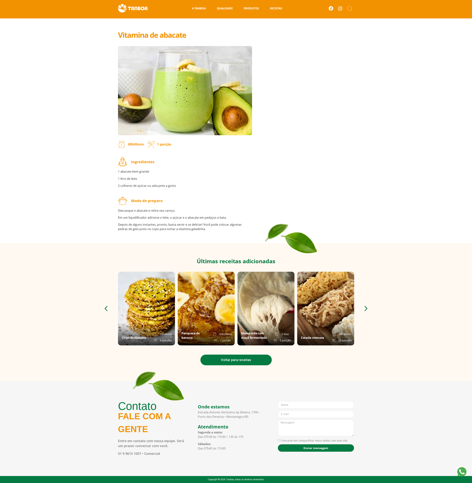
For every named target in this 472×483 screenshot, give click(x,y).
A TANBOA (199, 8)
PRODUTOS (251, 8)
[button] (106, 308)
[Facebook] (331, 8)
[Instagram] (340, 8)
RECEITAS (276, 8)
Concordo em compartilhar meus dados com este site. (314, 440)
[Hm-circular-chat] (349, 8)
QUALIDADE (225, 8)
